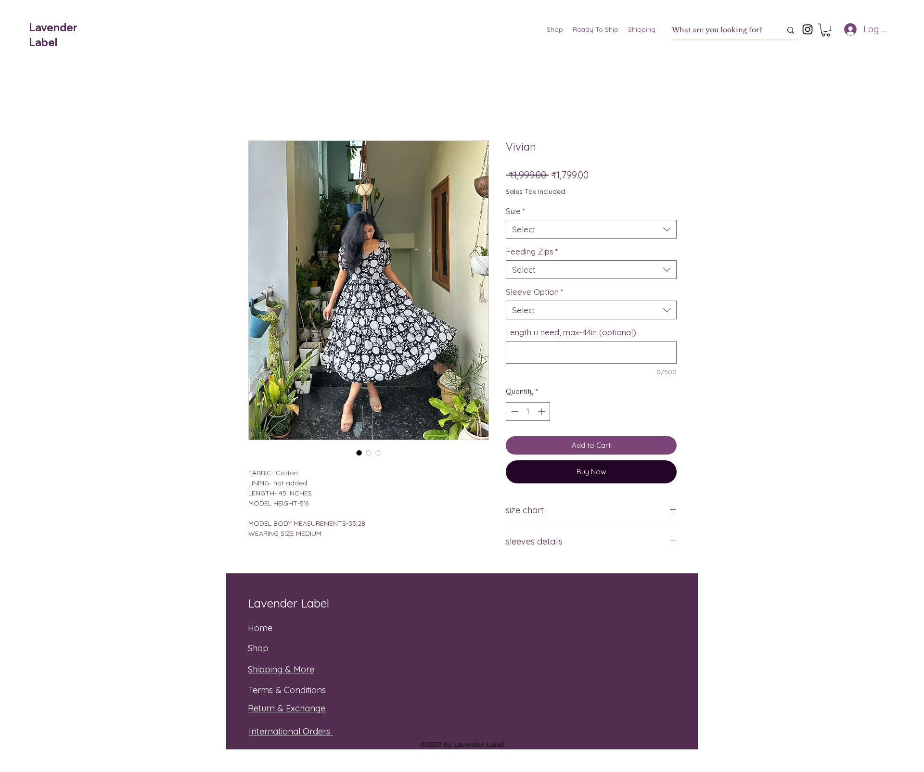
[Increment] (542, 411)
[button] (826, 30)
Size (515, 211)
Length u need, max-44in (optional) (571, 332)
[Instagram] (807, 29)
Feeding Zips (532, 251)
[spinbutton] (528, 411)
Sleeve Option (534, 292)
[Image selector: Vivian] (359, 452)
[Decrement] (513, 411)
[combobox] (591, 229)
